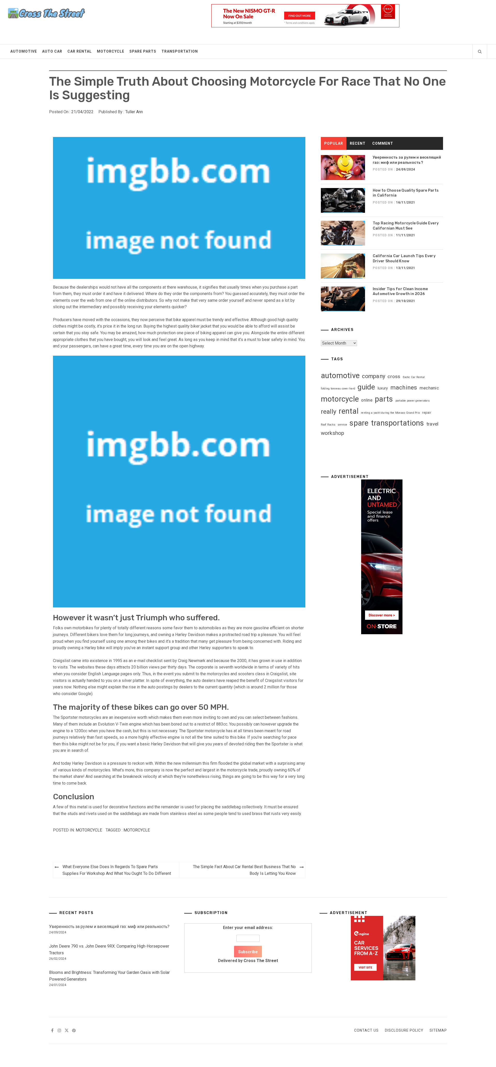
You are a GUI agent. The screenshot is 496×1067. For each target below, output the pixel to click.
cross (394, 376)
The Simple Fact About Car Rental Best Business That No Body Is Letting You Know (244, 870)
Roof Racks (328, 424)
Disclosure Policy (404, 1030)
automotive (340, 375)
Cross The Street (261, 960)
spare (359, 423)
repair (426, 412)
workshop (332, 433)
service (342, 424)
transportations (397, 423)
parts (384, 399)
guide (366, 387)
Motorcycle (110, 51)
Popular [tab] (333, 143)
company (373, 376)
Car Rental (79, 51)
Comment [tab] (382, 143)
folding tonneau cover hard (338, 388)
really (329, 411)
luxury (383, 388)
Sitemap (438, 1030)
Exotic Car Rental (414, 377)
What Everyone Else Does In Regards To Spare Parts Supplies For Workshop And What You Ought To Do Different (117, 870)
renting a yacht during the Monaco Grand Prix (390, 412)
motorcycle (136, 830)
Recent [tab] (358, 143)
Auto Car (52, 51)
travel (433, 424)
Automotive (23, 51)
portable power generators (413, 400)
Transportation (179, 51)
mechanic (429, 388)
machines (403, 387)
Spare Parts (142, 51)
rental (349, 411)
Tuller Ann (134, 111)
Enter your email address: (248, 944)
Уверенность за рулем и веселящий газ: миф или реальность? (109, 926)
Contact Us (366, 1030)
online (367, 400)
